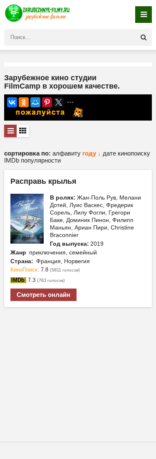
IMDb (12, 160)
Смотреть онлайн (43, 294)
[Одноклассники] (24, 102)
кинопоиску (134, 153)
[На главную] (37, 14)
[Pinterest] (47, 102)
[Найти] (143, 37)
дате (110, 153)
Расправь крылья (43, 181)
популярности (41, 160)
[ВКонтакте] (12, 102)
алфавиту (67, 153)
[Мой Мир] (35, 102)
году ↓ (91, 153)
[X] (59, 102)
